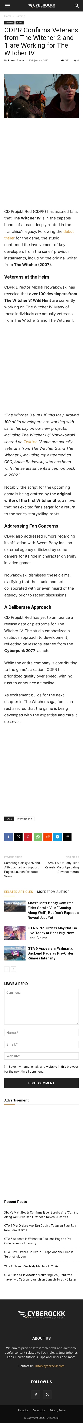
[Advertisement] (41, 165)
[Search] (77, 5)
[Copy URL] (67, 837)
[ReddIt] (47, 837)
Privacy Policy (58, 1410)
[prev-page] (7, 969)
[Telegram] (57, 837)
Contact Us (39, 1410)
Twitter (30, 442)
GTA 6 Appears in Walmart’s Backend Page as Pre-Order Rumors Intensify (50, 953)
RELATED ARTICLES (18, 892)
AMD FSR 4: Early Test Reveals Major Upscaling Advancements (62, 867)
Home (7, 16)
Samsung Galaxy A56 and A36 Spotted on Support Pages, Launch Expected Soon (22, 869)
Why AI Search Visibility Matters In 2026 (31, 1266)
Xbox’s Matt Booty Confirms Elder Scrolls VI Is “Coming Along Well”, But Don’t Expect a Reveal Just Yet (41, 1215)
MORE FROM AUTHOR (53, 892)
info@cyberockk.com (49, 1366)
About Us (23, 1410)
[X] (18, 837)
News (20, 22)
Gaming (20, 16)
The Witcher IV (25, 818)
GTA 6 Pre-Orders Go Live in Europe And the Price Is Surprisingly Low (38, 1254)
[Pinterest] (28, 837)
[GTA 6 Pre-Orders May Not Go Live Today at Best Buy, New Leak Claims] (15, 933)
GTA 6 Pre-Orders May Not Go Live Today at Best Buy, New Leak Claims (52, 933)
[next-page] (13, 969)
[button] (7, 5)
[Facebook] (8, 837)
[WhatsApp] (38, 837)
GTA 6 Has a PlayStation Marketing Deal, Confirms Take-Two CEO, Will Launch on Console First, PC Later (40, 1277)
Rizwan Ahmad (16, 60)
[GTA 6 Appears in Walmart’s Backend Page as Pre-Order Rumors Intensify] (15, 953)
